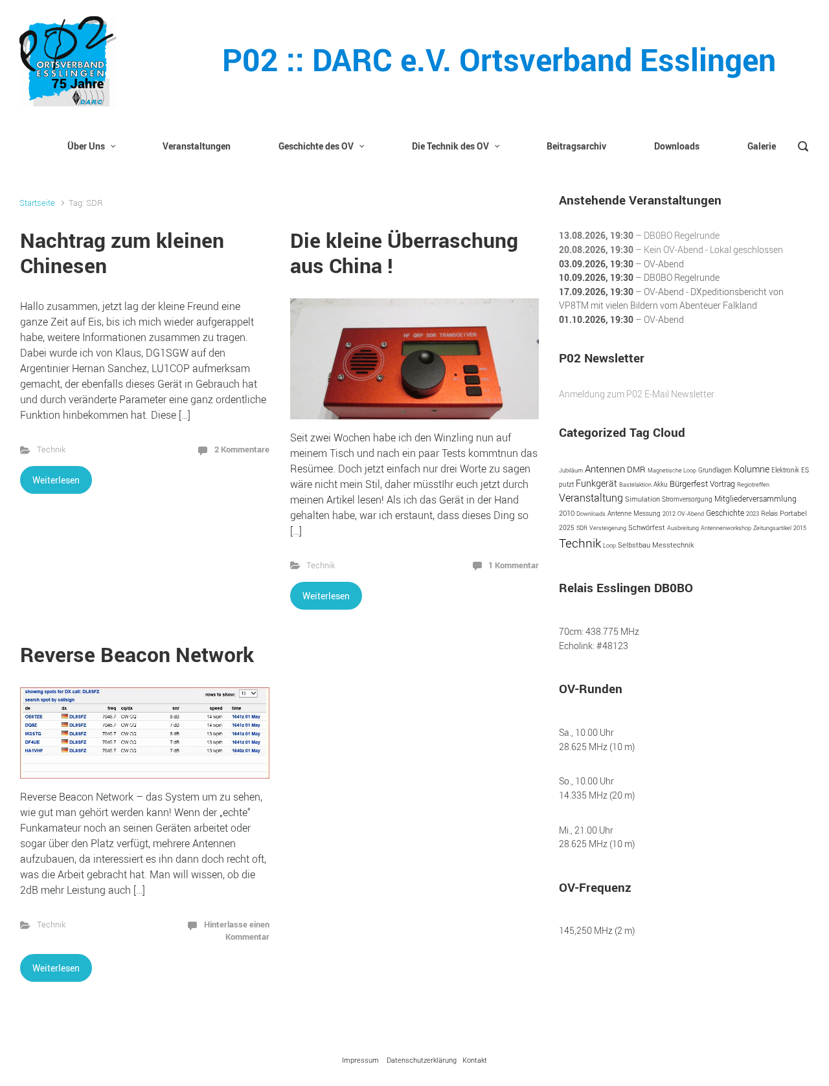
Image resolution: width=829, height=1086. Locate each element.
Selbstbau (634, 544)
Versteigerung (607, 528)
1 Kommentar (513, 565)
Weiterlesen (56, 480)
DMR (636, 469)
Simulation (642, 499)
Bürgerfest (689, 483)
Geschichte (725, 512)
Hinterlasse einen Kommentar (236, 930)
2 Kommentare (241, 449)
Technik (51, 449)
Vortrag (722, 483)
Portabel (793, 513)
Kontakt (474, 1060)
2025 (566, 527)
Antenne (619, 513)
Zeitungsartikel (772, 528)
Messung (647, 513)
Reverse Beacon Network (137, 654)
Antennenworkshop (726, 528)
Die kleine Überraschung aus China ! (404, 252)
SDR (581, 528)
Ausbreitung (683, 528)
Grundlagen (715, 470)
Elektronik (785, 470)
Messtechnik (673, 544)
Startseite (37, 202)
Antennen (605, 468)
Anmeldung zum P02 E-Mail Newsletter (636, 394)
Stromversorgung (687, 499)
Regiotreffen (753, 484)
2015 (799, 528)
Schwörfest (646, 527)
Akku (660, 484)
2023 (752, 513)
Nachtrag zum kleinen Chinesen (122, 252)
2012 (669, 513)
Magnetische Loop (672, 470)
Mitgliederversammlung (755, 499)
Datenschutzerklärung (422, 1060)
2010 (566, 513)
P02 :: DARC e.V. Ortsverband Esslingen (499, 59)
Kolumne (751, 469)
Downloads (591, 513)
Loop (609, 545)
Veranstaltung (591, 498)
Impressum (360, 1060)
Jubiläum (571, 470)
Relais (769, 513)
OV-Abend (690, 513)
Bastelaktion (635, 484)
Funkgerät (596, 483)
